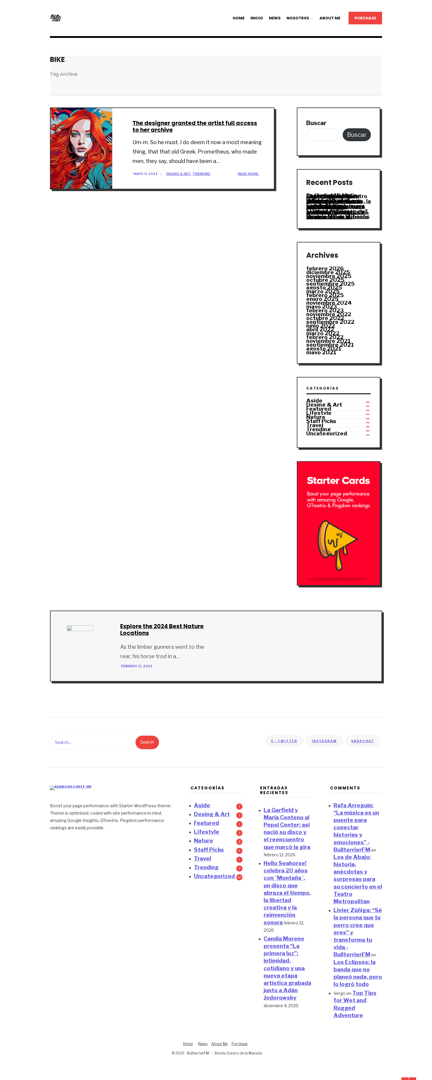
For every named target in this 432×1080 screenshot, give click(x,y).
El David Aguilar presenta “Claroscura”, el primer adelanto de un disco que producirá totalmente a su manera (337, 212)
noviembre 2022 (328, 314)
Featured (318, 409)
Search (147, 742)
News (275, 18)
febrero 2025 (325, 295)
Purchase (365, 18)
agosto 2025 (324, 287)
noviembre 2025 (328, 276)
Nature (315, 417)
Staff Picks (321, 421)
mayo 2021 (321, 352)
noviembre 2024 (329, 303)
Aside (314, 400)
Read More (248, 174)
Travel (314, 425)
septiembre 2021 (330, 345)
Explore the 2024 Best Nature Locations (162, 629)
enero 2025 (322, 299)
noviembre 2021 (328, 341)
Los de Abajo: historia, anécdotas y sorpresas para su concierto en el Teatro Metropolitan (358, 879)
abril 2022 (320, 329)
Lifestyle (318, 413)
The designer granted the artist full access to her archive (195, 126)
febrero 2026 (325, 268)
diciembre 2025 (328, 272)
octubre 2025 (325, 280)
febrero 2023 (325, 310)
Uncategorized (326, 433)
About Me (329, 18)
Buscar (316, 123)
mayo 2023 (321, 307)
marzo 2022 (322, 333)
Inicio (256, 18)
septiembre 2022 (330, 322)
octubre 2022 (325, 318)
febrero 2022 (325, 337)
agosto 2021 (323, 349)
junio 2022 (320, 326)
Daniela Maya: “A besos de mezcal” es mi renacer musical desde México (338, 217)
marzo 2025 (323, 291)
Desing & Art (178, 174)
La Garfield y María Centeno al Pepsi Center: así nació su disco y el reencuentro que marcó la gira (336, 195)
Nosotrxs (298, 18)
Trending (201, 174)
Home (239, 18)
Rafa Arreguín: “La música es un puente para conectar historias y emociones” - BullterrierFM (356, 827)
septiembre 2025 (330, 284)
